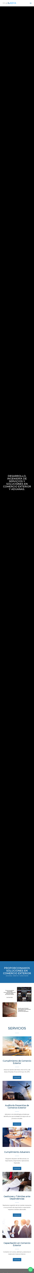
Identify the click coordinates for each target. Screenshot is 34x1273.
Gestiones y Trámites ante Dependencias (17, 1197)
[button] (30, 1269)
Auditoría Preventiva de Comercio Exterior (17, 1106)
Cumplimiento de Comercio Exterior (17, 1062)
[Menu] (30, 3)
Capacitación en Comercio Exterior (17, 1244)
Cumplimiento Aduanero (17, 1152)
